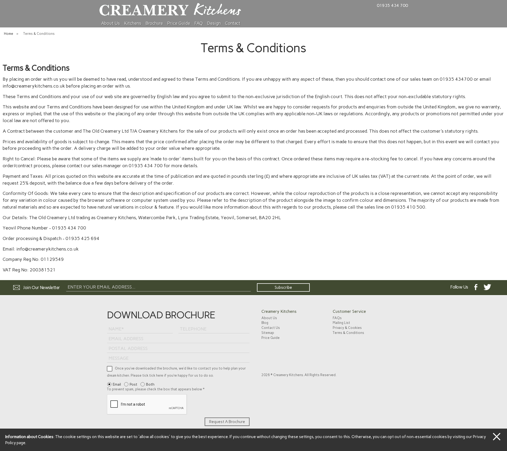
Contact (232, 23)
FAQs (337, 318)
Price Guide (178, 23)
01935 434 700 (392, 5)
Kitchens (132, 23)
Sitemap (267, 333)
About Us (110, 23)
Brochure (154, 23)
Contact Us (270, 328)
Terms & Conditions (348, 333)
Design (214, 23)
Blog (264, 323)
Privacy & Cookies (347, 328)
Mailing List (341, 323)
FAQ (198, 23)
